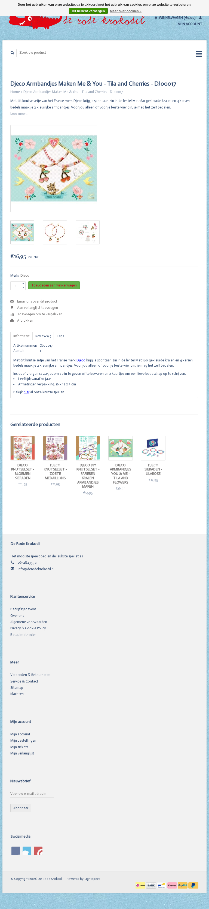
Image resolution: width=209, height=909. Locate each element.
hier (26, 392)
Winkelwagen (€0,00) (177, 18)
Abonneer (20, 808)
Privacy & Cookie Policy (28, 628)
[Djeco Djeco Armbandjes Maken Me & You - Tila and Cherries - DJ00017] (54, 168)
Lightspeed (92, 879)
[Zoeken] (12, 53)
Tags (60, 336)
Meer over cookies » (126, 11)
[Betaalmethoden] (141, 885)
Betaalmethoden (23, 635)
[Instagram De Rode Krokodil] (38, 851)
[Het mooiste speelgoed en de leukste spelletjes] (78, 21)
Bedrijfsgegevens (23, 609)
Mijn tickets (19, 747)
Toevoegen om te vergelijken (39, 314)
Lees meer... (19, 113)
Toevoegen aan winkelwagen (54, 285)
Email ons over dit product (36, 301)
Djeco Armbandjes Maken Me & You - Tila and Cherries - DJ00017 (73, 92)
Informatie (21, 336)
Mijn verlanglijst (22, 753)
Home (15, 92)
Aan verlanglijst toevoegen (37, 308)
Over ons (17, 616)
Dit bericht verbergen (88, 11)
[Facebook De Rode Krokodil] (15, 851)
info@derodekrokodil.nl (36, 569)
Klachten (17, 694)
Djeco (24, 275)
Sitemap (16, 687)
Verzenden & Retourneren (30, 675)
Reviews (43, 336)
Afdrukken (24, 320)
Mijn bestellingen (23, 740)
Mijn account (20, 734)
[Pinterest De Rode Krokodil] (27, 851)
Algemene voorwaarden (28, 622)
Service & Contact (24, 681)
